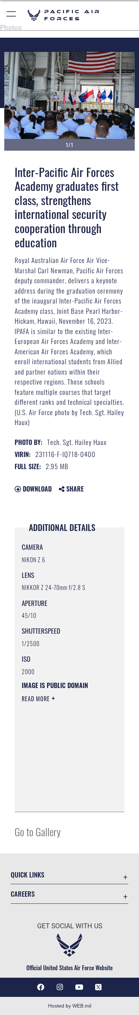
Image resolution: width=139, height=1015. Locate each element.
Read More (37, 698)
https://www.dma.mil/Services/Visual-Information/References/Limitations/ (65, 799)
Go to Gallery (38, 831)
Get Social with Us (69, 926)
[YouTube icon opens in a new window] (79, 987)
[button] (11, 15)
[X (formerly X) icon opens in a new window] (98, 987)
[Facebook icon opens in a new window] (40, 987)
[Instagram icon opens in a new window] (60, 987)
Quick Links (27, 874)
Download (36, 488)
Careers (23, 893)
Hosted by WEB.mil (69, 1006)
